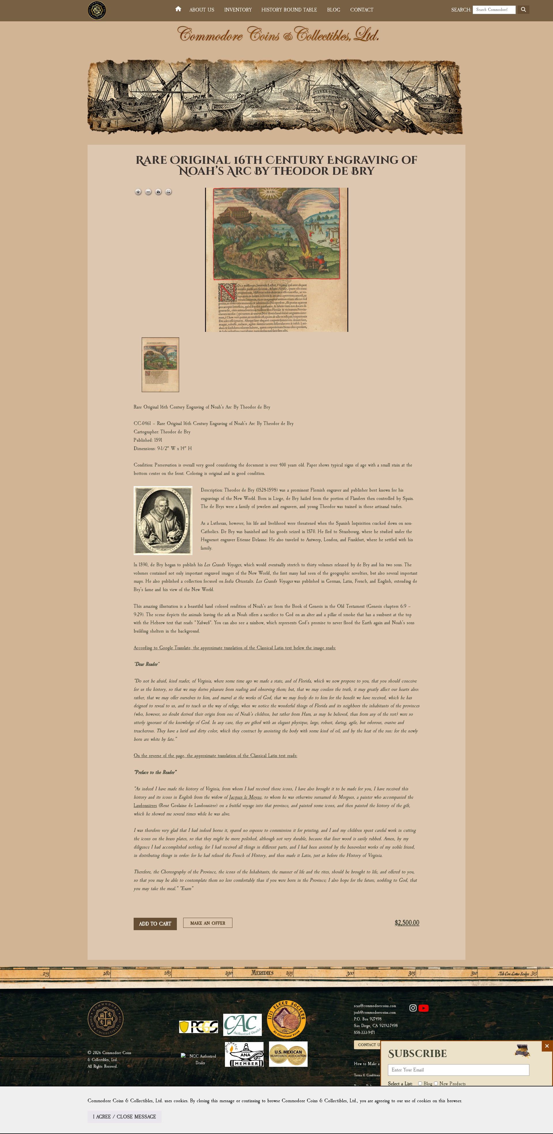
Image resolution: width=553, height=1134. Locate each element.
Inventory (238, 10)
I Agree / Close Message (124, 1117)
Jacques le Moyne (245, 797)
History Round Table (289, 10)
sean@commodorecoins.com (375, 1006)
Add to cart (155, 924)
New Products (453, 1083)
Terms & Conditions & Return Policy (377, 1075)
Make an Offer (209, 924)
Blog (333, 10)
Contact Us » (371, 1045)
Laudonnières (145, 805)
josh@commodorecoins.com (375, 1012)
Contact (362, 10)
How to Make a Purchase (374, 1064)
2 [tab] (209, 364)
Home (179, 9)
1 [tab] (160, 364)
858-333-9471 (364, 1032)
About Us (202, 10)
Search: (461, 10)
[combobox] (494, 9)
